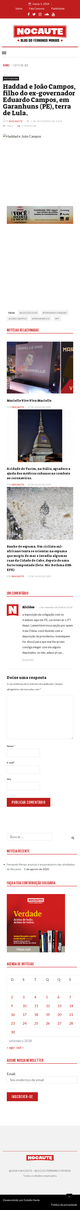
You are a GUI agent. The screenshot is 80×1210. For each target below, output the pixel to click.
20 (59, 1014)
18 (36, 1014)
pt (58, 318)
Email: (11, 1074)
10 (24, 1006)
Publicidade (57, 8)
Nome (11, 746)
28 (71, 1023)
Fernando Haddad (55, 312)
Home (6, 65)
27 (59, 1023)
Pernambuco (41, 318)
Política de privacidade (64, 1204)
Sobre (19, 8)
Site (9, 779)
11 (36, 1006)
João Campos (18, 318)
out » (20, 1047)
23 (13, 1023)
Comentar (29, 125)
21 (71, 1014)
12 (48, 1006)
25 (36, 1023)
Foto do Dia (20, 65)
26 (48, 1023)
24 (24, 1023)
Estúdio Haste (32, 1200)
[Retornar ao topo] (69, 1197)
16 (13, 1014)
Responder (28, 659)
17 (24, 1014)
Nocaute (16, 121)
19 (48, 1014)
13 (59, 1006)
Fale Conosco (36, 8)
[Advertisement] (40, 266)
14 (71, 1006)
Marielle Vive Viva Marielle (29, 401)
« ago (11, 1047)
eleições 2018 (29, 312)
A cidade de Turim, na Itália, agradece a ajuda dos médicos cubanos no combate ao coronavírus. (38, 473)
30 (13, 1032)
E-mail (11, 762)
